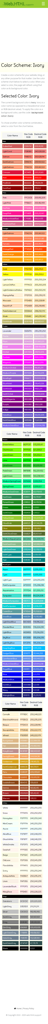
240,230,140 (40, 316)
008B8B (27, 554)
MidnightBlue (8, 695)
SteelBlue (7, 616)
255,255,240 (36, 870)
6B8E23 (26, 523)
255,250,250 (36, 813)
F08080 (28, 151)
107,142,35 (37, 523)
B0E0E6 (27, 627)
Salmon (6, 156)
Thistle (5, 336)
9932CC (27, 394)
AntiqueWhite (9, 876)
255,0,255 (39, 357)
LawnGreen (8, 455)
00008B (27, 684)
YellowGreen (8, 518)
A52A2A (24, 793)
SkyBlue (6, 637)
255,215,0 (39, 269)
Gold (5, 269)
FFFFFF (24, 807)
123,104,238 (40, 425)
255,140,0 (39, 254)
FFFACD (28, 284)
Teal (4, 560)
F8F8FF (23, 839)
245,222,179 (35, 735)
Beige (5, 855)
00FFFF (27, 569)
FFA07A (28, 167)
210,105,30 (35, 777)
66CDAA (27, 539)
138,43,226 (39, 383)
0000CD (27, 679)
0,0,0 (32, 948)
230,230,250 (40, 331)
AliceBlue (7, 834)
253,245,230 (35, 860)
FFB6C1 (27, 203)
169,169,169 (35, 917)
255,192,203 (40, 197)
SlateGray (7, 938)
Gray (5, 922)
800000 (24, 798)
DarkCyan (7, 554)
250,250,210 (40, 290)
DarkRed (7, 188)
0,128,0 (36, 507)
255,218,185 (40, 305)
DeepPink (7, 213)
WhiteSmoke (8, 844)
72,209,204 (38, 601)
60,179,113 (37, 491)
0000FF (27, 674)
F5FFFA (24, 823)
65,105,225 (38, 669)
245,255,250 (36, 823)
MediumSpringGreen (12, 481)
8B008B (28, 399)
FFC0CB (28, 197)
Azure (5, 828)
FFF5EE (24, 849)
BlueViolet (7, 383)
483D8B (28, 420)
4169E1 (26, 669)
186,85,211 (39, 367)
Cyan (5, 574)
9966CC (27, 378)
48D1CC (26, 601)
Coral (5, 238)
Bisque (6, 725)
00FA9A (27, 481)
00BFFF (27, 648)
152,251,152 (38, 470)
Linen (5, 881)
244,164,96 (35, 756)
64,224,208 (38, 595)
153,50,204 (39, 394)
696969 (23, 927)
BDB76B (28, 321)
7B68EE (28, 425)
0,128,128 (37, 560)
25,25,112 (37, 695)
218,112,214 (39, 352)
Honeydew (8, 818)
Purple (6, 404)
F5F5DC (24, 855)
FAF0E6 (24, 881)
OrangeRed (8, 249)
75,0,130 (38, 409)
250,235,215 (35, 876)
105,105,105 (35, 927)
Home (18, 1008)
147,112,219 (39, 373)
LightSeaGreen (9, 549)
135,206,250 (38, 643)
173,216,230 (38, 632)
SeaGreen (7, 497)
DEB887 (24, 740)
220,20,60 (39, 172)
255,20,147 (39, 213)
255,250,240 (36, 865)
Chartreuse (8, 449)
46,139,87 (37, 497)
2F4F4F (24, 943)
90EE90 (26, 476)
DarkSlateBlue (9, 420)
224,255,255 (39, 580)
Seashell (6, 849)
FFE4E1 (23, 891)
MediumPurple (9, 373)
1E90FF (26, 653)
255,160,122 (40, 167)
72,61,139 (38, 420)
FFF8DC (24, 714)
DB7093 (28, 224)
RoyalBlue (7, 669)
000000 (24, 948)
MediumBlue (8, 679)
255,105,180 (40, 208)
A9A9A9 (24, 917)
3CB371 (26, 491)
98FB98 (26, 470)
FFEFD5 (28, 295)
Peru (5, 772)
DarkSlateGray (9, 943)
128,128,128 (35, 922)
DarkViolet (7, 388)
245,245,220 (36, 855)
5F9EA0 (27, 611)
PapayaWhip (8, 295)
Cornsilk (6, 714)
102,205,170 (38, 539)
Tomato (6, 244)
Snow (5, 813)
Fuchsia (6, 357)
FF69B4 (28, 208)
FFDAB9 (28, 305)
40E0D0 (27, 595)
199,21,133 (39, 218)
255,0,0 (38, 177)
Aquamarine (8, 590)
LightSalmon (8, 167)
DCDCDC (24, 901)
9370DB (28, 373)
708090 (23, 938)
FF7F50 (28, 238)
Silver (5, 911)
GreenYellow (8, 444)
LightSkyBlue (9, 643)
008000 (27, 507)
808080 (23, 922)
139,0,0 (38, 188)
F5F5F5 (24, 844)
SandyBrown (8, 756)
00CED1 (26, 606)
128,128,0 (37, 528)
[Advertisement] (24, 35)
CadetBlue (7, 611)
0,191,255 (37, 648)
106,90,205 (39, 415)
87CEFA (26, 643)
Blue (5, 674)
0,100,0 (36, 512)
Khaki (5, 316)
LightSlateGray (9, 932)
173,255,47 (38, 444)
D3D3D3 (24, 906)
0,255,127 (37, 486)
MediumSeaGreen (11, 491)
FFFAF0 (24, 865)
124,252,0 (37, 455)
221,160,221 (39, 341)
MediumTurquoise (11, 601)
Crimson (6, 172)
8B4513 (23, 782)
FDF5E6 (24, 860)
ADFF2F (27, 444)
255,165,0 (39, 259)
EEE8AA (28, 311)
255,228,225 (35, 891)
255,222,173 (35, 730)
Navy (5, 690)
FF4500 (28, 249)
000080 (27, 690)
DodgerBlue (8, 653)
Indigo (5, 409)
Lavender (7, 331)
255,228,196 (35, 725)
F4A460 (24, 756)
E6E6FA (28, 331)
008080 (26, 560)
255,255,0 (39, 274)
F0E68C (28, 316)
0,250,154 (37, 481)
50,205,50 (37, 465)
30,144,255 (38, 653)
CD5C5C (28, 146)
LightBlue (7, 632)
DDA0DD (28, 341)
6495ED (27, 658)
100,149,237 (38, 658)
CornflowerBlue (10, 658)
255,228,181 (40, 300)
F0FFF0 (24, 818)
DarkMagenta (9, 399)
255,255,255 (36, 807)
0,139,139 (37, 554)
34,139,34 (37, 502)
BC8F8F (24, 751)
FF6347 (27, 244)
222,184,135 (35, 740)
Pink (4, 197)
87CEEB (27, 637)
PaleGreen (7, 470)
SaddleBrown (9, 782)
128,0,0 (33, 798)
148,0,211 (38, 388)
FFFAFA (24, 813)
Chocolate (7, 777)
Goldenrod (7, 761)
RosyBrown (8, 751)
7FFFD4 (27, 590)
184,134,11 (34, 767)
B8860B (24, 767)
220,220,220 (35, 901)
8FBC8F (27, 544)
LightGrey (7, 906)
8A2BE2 (28, 383)
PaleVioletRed (9, 224)
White (5, 807)
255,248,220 (35, 714)
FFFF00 (28, 274)
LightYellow (8, 279)
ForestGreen (8, 502)
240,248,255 (36, 834)
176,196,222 (38, 622)
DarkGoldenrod (9, 767)
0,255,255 (37, 569)
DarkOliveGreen (10, 533)
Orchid (6, 352)
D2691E (23, 777)
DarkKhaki (7, 321)
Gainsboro (7, 901)
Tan (4, 746)
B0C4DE (27, 622)
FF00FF (28, 357)
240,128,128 (40, 151)
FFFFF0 (24, 870)
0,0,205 (36, 679)
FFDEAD (24, 730)
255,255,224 (40, 279)
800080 (28, 404)
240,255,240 (36, 818)
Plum (5, 341)
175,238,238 (38, 585)
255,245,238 (35, 849)
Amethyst (7, 378)
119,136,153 (35, 932)
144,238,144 (38, 476)
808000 (26, 528)
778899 (23, 932)
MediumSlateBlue (11, 425)
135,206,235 (38, 637)
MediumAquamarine (12, 539)
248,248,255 (35, 839)
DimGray (7, 927)
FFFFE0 (28, 279)
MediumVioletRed (11, 218)
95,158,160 (37, 611)
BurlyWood (8, 740)
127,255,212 (38, 590)
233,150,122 (40, 162)
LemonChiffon (9, 284)
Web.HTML (18, 4)
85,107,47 (37, 533)
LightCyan (7, 580)
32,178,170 (37, 549)
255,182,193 (40, 203)
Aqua (5, 569)
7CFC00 (27, 455)
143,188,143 (38, 544)
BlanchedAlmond (10, 719)
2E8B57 (26, 497)
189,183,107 (39, 321)
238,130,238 (40, 346)
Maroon (6, 798)
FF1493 (27, 213)
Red (4, 177)
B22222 (27, 183)
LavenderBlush (9, 886)
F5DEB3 (24, 735)
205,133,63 (35, 772)
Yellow (5, 274)
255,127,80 (39, 238)
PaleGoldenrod (9, 311)
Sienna (6, 787)
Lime (5, 460)
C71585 (27, 218)
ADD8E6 (27, 632)
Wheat (6, 735)
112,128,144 (35, 938)
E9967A (27, 162)
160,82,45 (34, 787)
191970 (26, 695)
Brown (6, 793)
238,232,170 (40, 311)
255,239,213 (40, 295)
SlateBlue (7, 415)
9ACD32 (27, 518)
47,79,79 (34, 943)
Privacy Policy (28, 1008)
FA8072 (27, 156)
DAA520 (24, 761)
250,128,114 (39, 156)
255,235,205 (36, 719)
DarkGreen (8, 512)
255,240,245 (36, 886)
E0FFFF (27, 580)
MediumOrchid (9, 367)
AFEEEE (27, 585)
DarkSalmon (8, 162)
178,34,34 (39, 183)
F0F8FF (24, 834)
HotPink (6, 208)
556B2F (27, 533)
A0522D (24, 787)
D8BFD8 (28, 336)
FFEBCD (24, 719)
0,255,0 (36, 460)
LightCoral (7, 151)
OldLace (6, 860)
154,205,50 (38, 518)
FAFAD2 (28, 290)
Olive (5, 528)
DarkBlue (7, 684)
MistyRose (7, 891)
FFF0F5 (24, 886)
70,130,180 (37, 616)
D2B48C (24, 746)
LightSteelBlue (9, 622)
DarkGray (7, 917)
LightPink (7, 203)
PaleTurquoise (9, 585)
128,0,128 (38, 404)
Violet (5, 346)
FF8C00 (28, 254)
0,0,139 (36, 684)
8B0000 (28, 188)
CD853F (24, 772)
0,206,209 (37, 606)
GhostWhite (8, 839)
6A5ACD (28, 415)
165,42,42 (34, 793)
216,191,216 (39, 336)
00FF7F (27, 486)
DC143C (27, 172)
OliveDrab (7, 523)
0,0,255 (36, 674)
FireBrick (7, 183)
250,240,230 (36, 881)
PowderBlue (8, 627)
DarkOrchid (8, 394)
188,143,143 (35, 751)
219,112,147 (39, 224)
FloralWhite (8, 865)
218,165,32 (34, 761)
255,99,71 (39, 244)
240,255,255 (36, 828)
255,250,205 (40, 284)
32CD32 (26, 465)
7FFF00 (27, 449)
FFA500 (28, 259)
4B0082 (28, 409)
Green (5, 507)
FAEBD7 (24, 876)
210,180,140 (35, 746)
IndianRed (7, 146)
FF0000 (28, 177)
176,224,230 (38, 627)
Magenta (7, 362)
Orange (6, 259)
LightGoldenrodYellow (12, 290)
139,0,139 (38, 399)
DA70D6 (28, 352)
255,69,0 (38, 249)
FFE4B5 (28, 300)
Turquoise (7, 595)
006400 (27, 512)
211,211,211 (34, 906)
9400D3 (28, 388)
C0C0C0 (24, 911)
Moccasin (7, 300)
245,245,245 (36, 844)
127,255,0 (37, 449)
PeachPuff (7, 305)
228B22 (26, 502)
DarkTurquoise (9, 606)
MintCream (8, 823)
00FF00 (27, 460)
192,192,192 (35, 911)
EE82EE (28, 346)
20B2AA (27, 549)
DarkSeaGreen (9, 544)
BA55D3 (28, 367)
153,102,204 (40, 378)
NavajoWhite (8, 730)
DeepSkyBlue (9, 648)
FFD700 (28, 269)
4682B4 (26, 616)
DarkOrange (8, 254)
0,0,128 (36, 690)
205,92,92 (39, 146)
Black (5, 948)
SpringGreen (8, 486)
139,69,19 (34, 782)
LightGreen (8, 476)
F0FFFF (24, 828)
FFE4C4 (24, 725)
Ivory (5, 870)
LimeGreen (8, 465)
